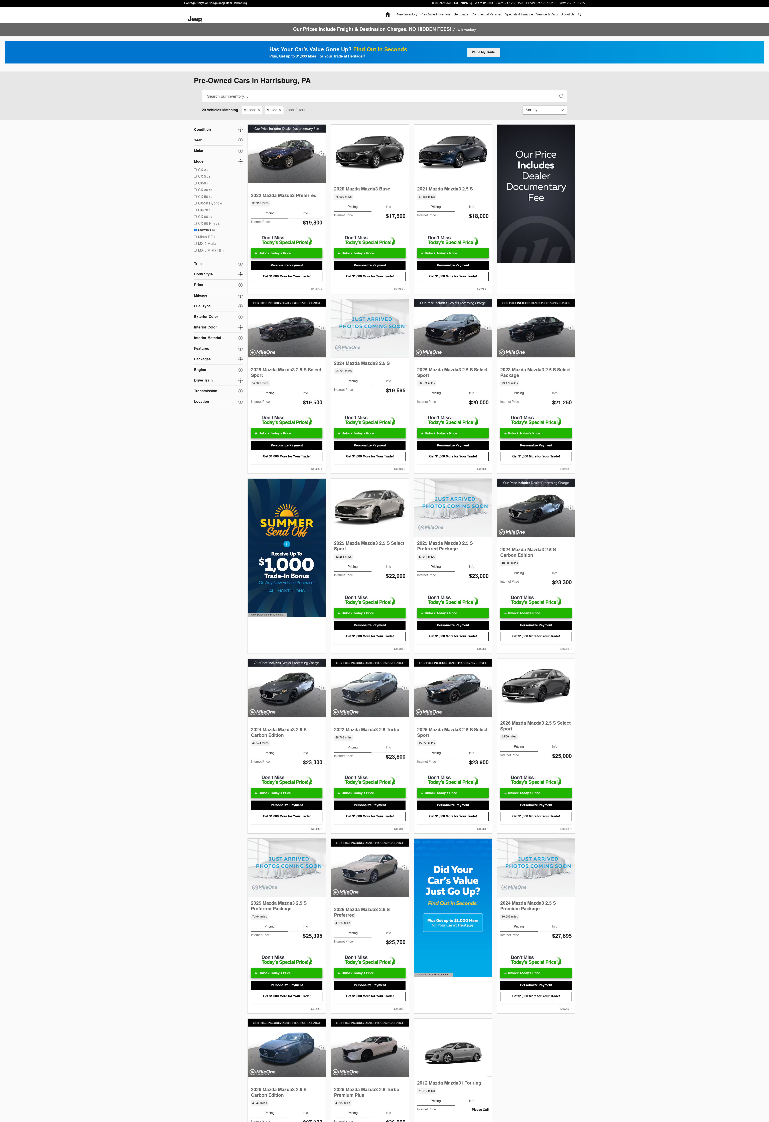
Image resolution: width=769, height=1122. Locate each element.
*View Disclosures (348, 610)
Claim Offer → (384, 551)
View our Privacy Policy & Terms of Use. (400, 606)
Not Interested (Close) (384, 567)
